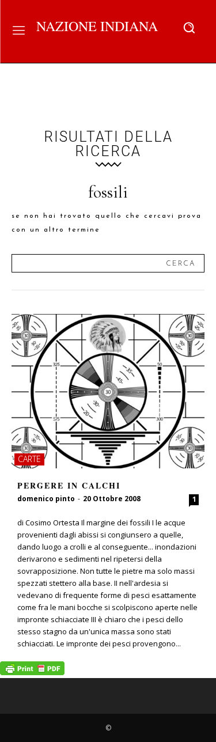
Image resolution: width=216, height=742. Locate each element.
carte (29, 458)
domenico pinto (46, 499)
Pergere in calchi (68, 485)
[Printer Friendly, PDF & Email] (32, 672)
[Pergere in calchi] (108, 391)
